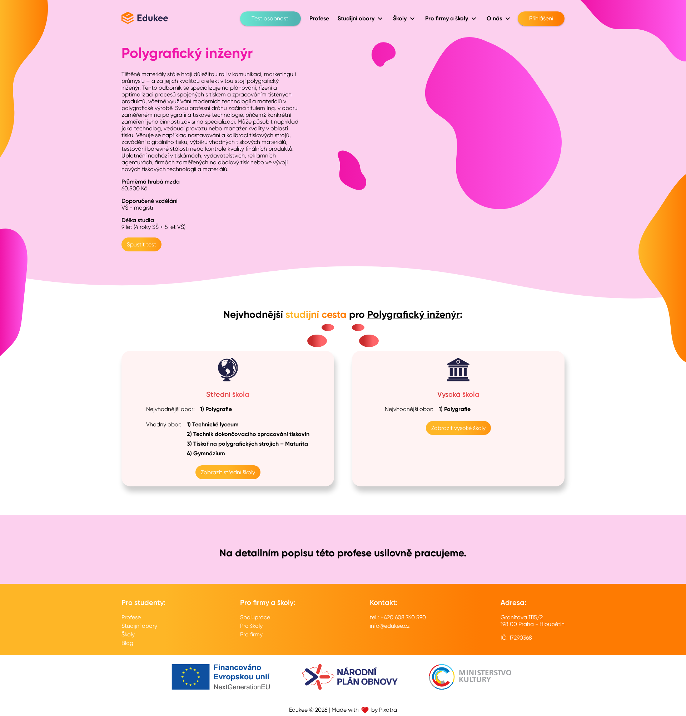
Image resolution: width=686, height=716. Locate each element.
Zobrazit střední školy (228, 472)
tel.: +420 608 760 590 (398, 617)
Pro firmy (251, 634)
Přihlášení (541, 18)
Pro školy (251, 625)
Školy (128, 634)
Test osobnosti (270, 18)
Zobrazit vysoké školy (458, 428)
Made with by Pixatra (364, 709)
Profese (131, 617)
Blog (127, 643)
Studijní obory (139, 625)
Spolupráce (255, 617)
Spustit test (141, 244)
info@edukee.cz (390, 625)
